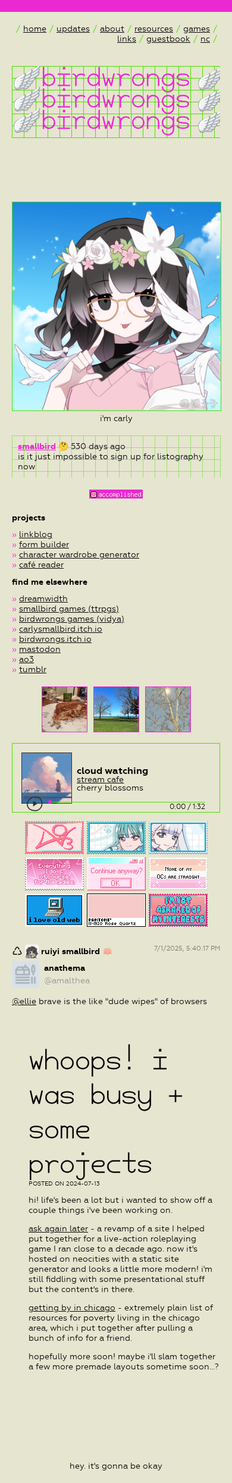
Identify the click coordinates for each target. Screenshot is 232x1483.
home (34, 29)
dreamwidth (43, 599)
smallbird (37, 446)
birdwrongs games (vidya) (71, 619)
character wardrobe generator (79, 555)
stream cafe (100, 780)
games (196, 29)
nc (205, 39)
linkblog (35, 534)
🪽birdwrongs (101, 76)
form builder (44, 545)
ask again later (58, 1229)
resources (153, 29)
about (112, 29)
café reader (41, 565)
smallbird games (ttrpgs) (69, 609)
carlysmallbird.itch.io (60, 629)
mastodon (40, 649)
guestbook (168, 39)
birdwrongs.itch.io (55, 639)
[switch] (35, 804)
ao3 (26, 659)
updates (73, 29)
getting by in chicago (72, 1308)
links (126, 39)
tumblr (32, 669)
